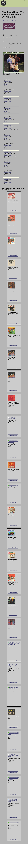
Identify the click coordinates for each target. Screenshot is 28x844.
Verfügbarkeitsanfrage (8, 51)
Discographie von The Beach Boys (10, 20)
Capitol (4, 29)
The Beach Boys (7, 78)
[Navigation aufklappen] (25, 4)
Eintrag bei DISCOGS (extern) (9, 37)
